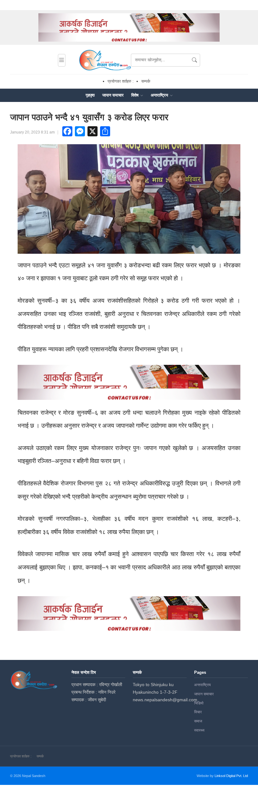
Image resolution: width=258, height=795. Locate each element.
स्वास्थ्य (199, 730)
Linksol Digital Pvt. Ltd (231, 776)
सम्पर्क (145, 81)
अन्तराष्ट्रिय (160, 95)
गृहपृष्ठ (90, 95)
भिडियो (199, 703)
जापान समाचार (113, 95)
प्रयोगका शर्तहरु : (121, 81)
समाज (198, 721)
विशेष (135, 95)
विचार (198, 712)
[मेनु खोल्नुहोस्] (61, 60)
